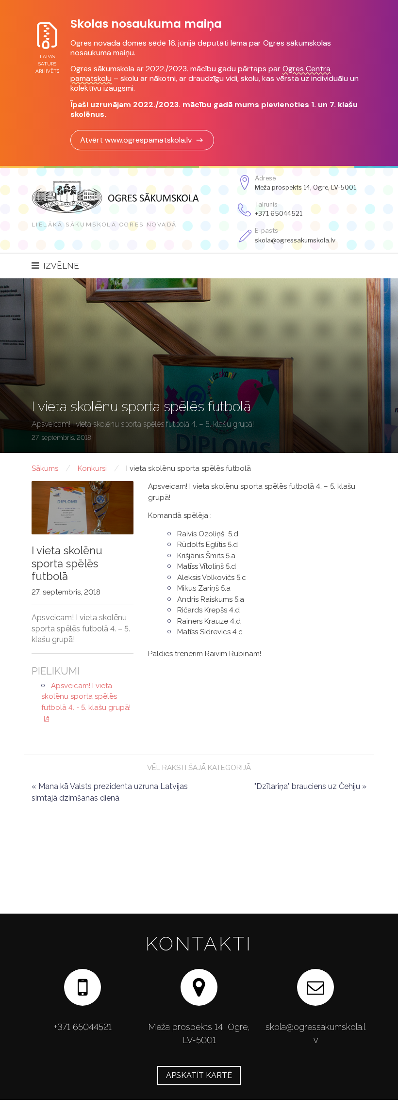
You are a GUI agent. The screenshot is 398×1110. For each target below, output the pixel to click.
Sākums (45, 468)
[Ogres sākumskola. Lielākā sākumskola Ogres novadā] (126, 197)
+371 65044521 (278, 213)
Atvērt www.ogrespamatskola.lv (136, 140)
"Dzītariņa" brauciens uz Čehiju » (310, 786)
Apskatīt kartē (199, 1075)
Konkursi (92, 468)
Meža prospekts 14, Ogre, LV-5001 (305, 187)
